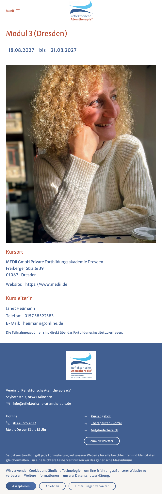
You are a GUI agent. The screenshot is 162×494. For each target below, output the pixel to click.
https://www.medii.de (46, 284)
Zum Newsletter (101, 441)
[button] (13, 11)
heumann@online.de (43, 323)
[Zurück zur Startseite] (81, 11)
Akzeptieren (21, 486)
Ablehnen (52, 486)
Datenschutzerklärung (92, 475)
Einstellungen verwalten (92, 486)
